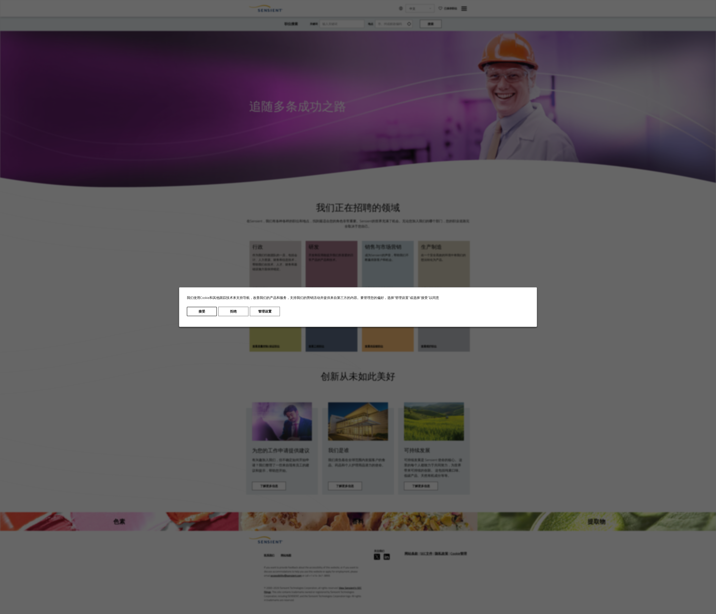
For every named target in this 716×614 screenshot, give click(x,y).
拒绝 (233, 311)
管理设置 (265, 311)
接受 (202, 311)
